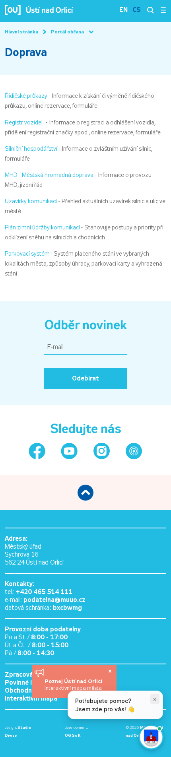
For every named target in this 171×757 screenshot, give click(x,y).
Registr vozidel (24, 122)
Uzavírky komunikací (31, 201)
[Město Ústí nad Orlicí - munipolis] (134, 451)
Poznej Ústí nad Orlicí (74, 681)
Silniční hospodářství (31, 149)
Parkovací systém (27, 253)
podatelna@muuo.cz (54, 600)
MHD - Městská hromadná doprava (49, 175)
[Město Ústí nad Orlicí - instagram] (101, 451)
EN (123, 10)
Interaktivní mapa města (73, 688)
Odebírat (85, 378)
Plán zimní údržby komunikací (43, 227)
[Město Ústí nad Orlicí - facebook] (37, 451)
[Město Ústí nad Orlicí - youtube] (69, 451)
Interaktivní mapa (31, 698)
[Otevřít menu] (163, 10)
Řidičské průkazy (26, 96)
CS (136, 10)
